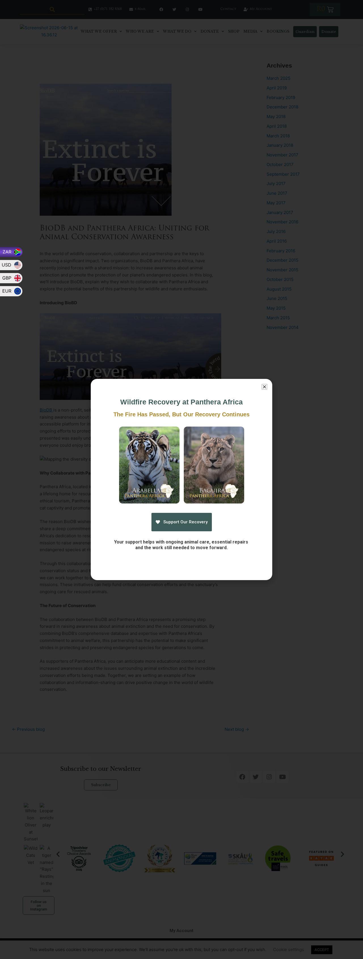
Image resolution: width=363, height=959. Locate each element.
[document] (181, 479)
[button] (264, 387)
